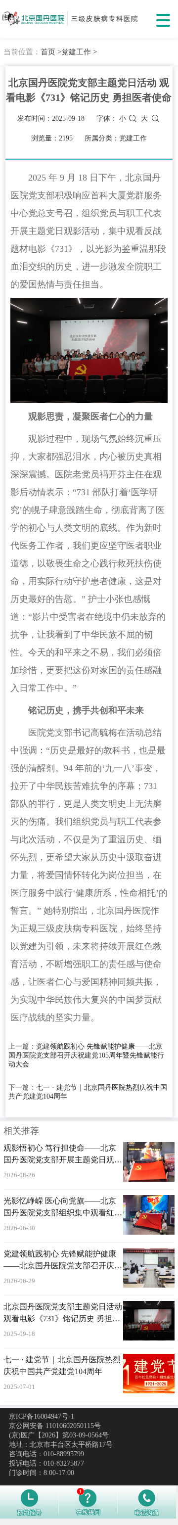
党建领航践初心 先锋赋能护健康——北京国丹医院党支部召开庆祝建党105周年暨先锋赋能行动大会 (86, 1055)
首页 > (51, 52)
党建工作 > (79, 52)
